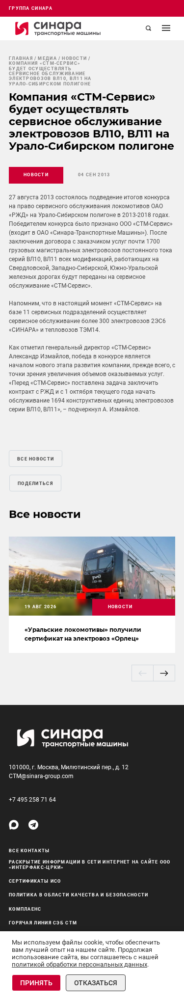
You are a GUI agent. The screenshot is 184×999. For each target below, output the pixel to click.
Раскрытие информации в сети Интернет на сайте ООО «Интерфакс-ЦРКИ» (90, 865)
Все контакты (29, 850)
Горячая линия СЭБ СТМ (43, 922)
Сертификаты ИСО (35, 881)
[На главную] (58, 28)
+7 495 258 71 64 (32, 799)
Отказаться (95, 983)
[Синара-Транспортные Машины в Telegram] (33, 825)
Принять (36, 983)
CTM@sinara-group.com (41, 776)
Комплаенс (25, 909)
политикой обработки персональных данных (79, 964)
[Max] (14, 825)
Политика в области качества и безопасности (79, 894)
